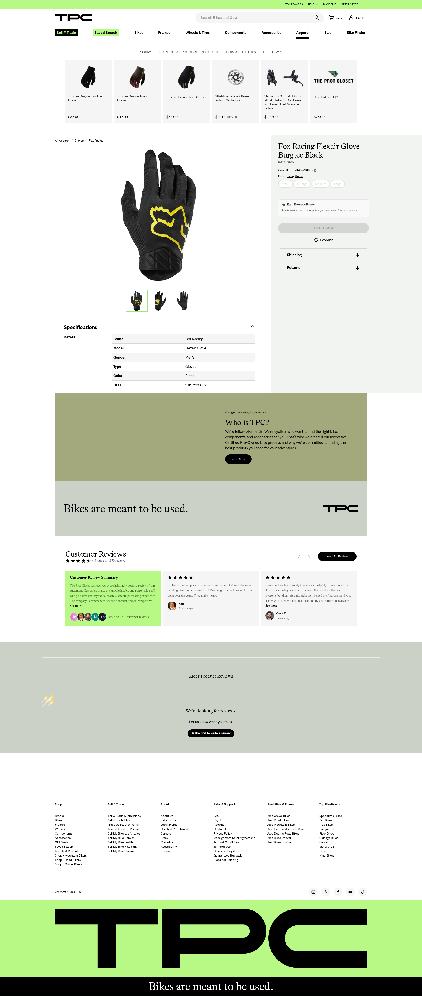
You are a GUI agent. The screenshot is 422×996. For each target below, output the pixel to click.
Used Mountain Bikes (281, 824)
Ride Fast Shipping (226, 860)
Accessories (271, 33)
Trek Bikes (326, 824)
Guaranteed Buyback (228, 855)
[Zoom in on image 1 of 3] (159, 213)
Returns (219, 824)
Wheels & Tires (198, 33)
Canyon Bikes (328, 829)
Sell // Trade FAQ (119, 820)
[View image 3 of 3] (182, 300)
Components (235, 33)
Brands (59, 816)
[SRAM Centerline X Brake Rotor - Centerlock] (235, 77)
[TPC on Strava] (325, 892)
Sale (327, 33)
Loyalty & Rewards (67, 851)
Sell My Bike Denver (121, 838)
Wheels (60, 829)
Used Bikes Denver (279, 838)
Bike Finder (356, 33)
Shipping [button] (294, 255)
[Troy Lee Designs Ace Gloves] (186, 77)
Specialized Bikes (330, 816)
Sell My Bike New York (122, 846)
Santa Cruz (326, 846)
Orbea (323, 851)
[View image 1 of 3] (136, 300)
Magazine (329, 4)
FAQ (217, 816)
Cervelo (324, 842)
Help (311, 4)
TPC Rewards (294, 4)
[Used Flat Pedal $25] (334, 77)
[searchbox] (252, 17)
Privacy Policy (223, 833)
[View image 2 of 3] (159, 300)
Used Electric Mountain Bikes (286, 829)
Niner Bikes (326, 855)
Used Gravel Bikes (278, 816)
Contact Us (221, 829)
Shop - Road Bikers (68, 860)
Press (164, 838)
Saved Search (106, 33)
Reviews (166, 851)
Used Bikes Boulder (279, 842)
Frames (164, 33)
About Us (167, 816)
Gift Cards (61, 842)
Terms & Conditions (226, 842)
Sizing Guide (295, 176)
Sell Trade (66, 33)
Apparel (302, 33)
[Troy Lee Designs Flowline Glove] (88, 77)
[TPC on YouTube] (350, 892)
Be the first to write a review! (211, 733)
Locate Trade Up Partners (124, 829)
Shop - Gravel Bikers (68, 864)
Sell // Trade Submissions (124, 816)
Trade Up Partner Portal (123, 824)
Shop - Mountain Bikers (71, 855)
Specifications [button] (80, 327)
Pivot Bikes (326, 833)
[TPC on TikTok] (362, 892)
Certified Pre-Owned (174, 829)
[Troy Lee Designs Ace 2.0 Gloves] (137, 77)
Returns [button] (293, 268)
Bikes (138, 33)
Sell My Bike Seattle (120, 842)
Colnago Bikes (328, 838)
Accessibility (169, 846)
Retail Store (349, 4)
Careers (166, 833)
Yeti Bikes (325, 820)
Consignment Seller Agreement (234, 838)
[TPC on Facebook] (338, 892)
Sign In (218, 820)
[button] (356, 17)
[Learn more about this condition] (314, 170)
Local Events (169, 824)
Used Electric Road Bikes (283, 833)
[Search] (317, 17)
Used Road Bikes (278, 820)
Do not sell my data (226, 851)
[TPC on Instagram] (313, 892)
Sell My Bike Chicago (121, 851)
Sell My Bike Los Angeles (124, 833)
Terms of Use (222, 846)
